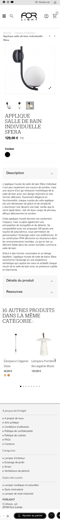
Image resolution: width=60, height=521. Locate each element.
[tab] (30, 173)
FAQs (7, 440)
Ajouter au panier (32, 515)
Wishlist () (44, 3)
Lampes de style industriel (18, 494)
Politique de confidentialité (18, 431)
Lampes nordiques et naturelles (21, 485)
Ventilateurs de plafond (16, 471)
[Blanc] (33, 375)
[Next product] (55, 37)
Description (15, 173)
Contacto (9, 444)
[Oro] (5, 375)
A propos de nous (14, 418)
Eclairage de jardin (14, 462)
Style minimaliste (13, 490)
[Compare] (27, 343)
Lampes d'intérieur (14, 458)
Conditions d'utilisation (16, 427)
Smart (7, 467)
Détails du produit (20, 280)
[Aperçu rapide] (27, 350)
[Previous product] (50, 37)
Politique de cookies (15, 435)
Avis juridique (11, 423)
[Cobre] (8, 375)
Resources (14, 292)
